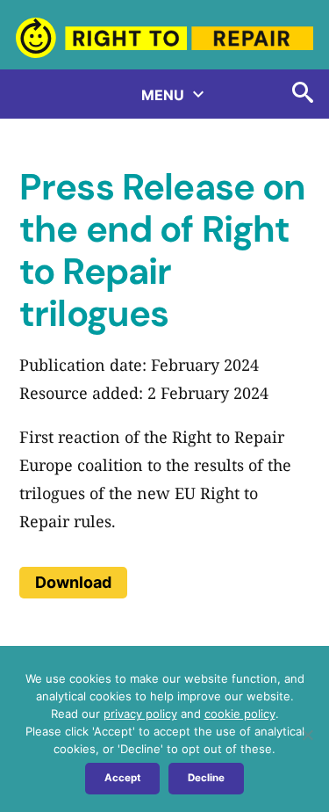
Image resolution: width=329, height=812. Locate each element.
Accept (122, 778)
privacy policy (140, 714)
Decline (206, 778)
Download (73, 582)
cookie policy (239, 714)
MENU (164, 95)
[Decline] (307, 734)
